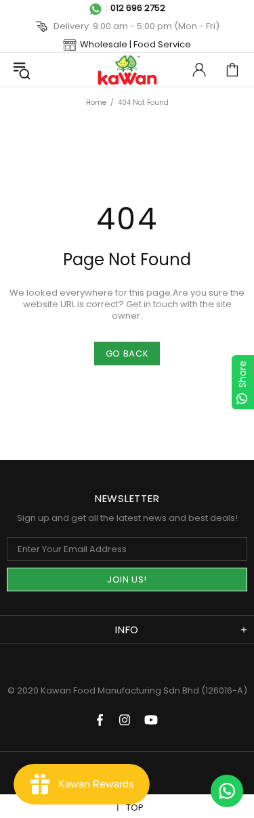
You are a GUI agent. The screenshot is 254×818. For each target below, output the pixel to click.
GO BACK (127, 353)
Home (96, 102)
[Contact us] (227, 791)
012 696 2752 (137, 8)
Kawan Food (127, 69)
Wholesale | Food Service (135, 44)
